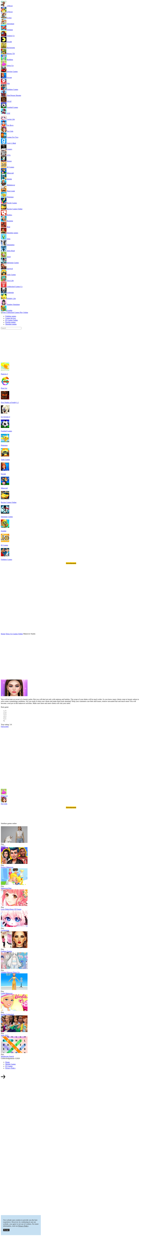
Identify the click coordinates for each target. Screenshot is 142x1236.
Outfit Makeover (7, 993)
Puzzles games (10, 322)
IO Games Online (11, 320)
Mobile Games (10, 1064)
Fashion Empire (6, 951)
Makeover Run (6, 888)
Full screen (5, 726)
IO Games (9, 1066)
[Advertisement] (71, 345)
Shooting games (11, 324)
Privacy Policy (10, 1068)
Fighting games (10, 316)
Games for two (10, 318)
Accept (6, 1230)
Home (7, 1062)
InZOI (3, 846)
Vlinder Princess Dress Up (10, 972)
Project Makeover (7, 867)
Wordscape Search (7, 1056)
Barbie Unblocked (7, 1014)
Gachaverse (5, 930)
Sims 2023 (4, 1035)
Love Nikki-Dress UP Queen (11, 909)
